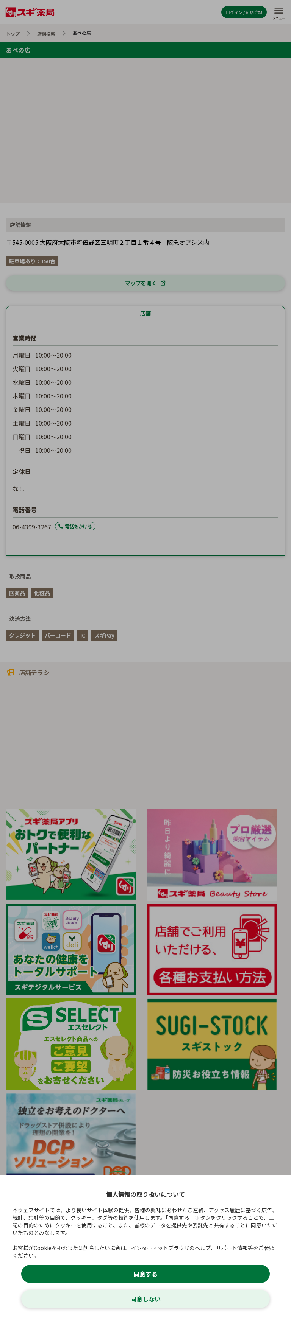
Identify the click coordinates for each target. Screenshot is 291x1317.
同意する (145, 1273)
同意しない (145, 1298)
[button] (145, 658)
